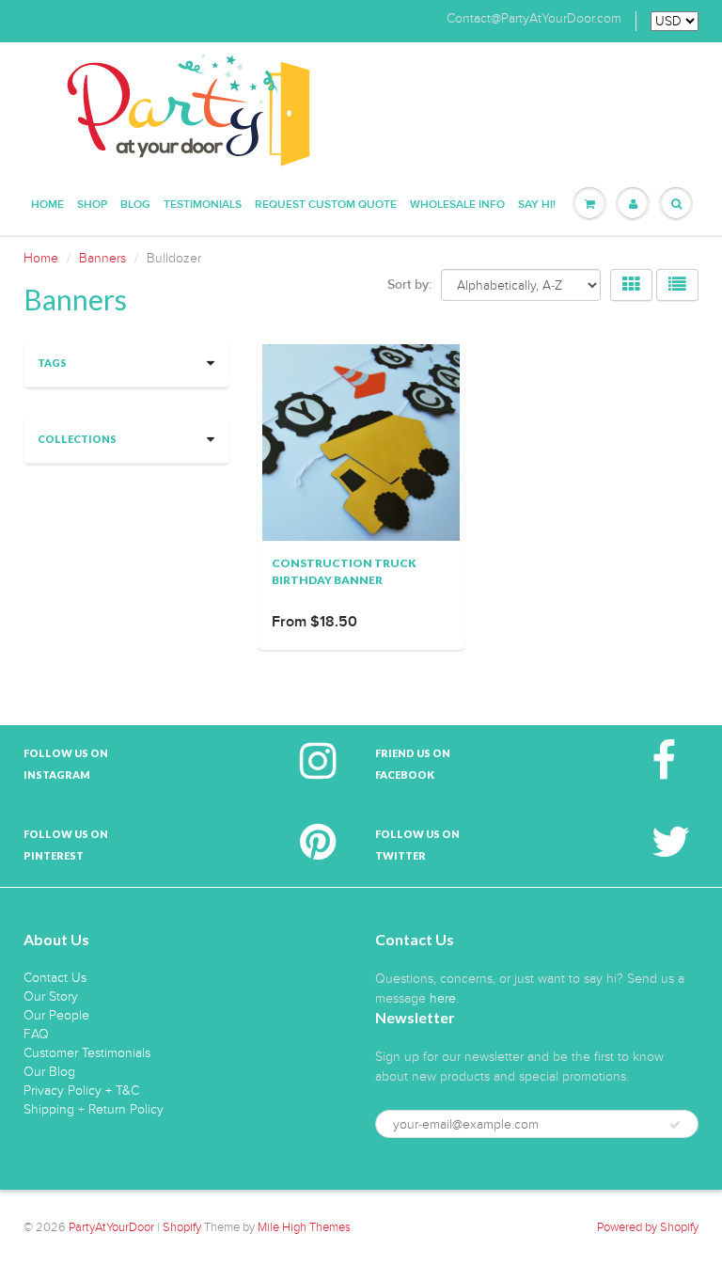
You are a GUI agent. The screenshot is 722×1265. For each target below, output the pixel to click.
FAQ (36, 1034)
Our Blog (49, 1072)
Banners (102, 258)
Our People (56, 1015)
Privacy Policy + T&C (81, 1091)
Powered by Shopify (647, 1227)
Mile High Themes (304, 1227)
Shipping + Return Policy (94, 1109)
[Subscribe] (675, 1125)
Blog (135, 205)
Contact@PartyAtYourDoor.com (534, 18)
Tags (52, 362)
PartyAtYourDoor (111, 1227)
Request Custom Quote (326, 205)
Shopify (182, 1227)
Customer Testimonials (87, 1053)
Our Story (51, 996)
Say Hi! (537, 205)
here (443, 998)
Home (47, 205)
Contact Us (55, 978)
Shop (92, 205)
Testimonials (203, 205)
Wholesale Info (457, 205)
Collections (77, 439)
